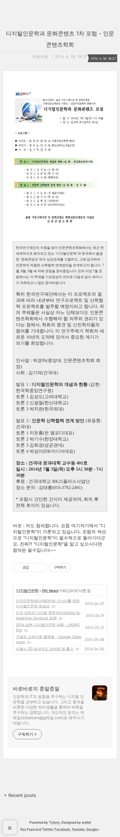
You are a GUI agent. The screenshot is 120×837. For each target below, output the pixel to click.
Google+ (93, 829)
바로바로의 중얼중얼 (36, 689)
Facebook (62, 829)
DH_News (50, 590)
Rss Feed (27, 829)
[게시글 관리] (40, 567)
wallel (86, 822)
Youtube (78, 829)
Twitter (47, 829)
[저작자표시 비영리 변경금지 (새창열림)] (78, 567)
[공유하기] (33, 567)
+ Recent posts (20, 795)
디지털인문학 (27, 590)
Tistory (54, 822)
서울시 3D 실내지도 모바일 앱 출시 (44, 648)
